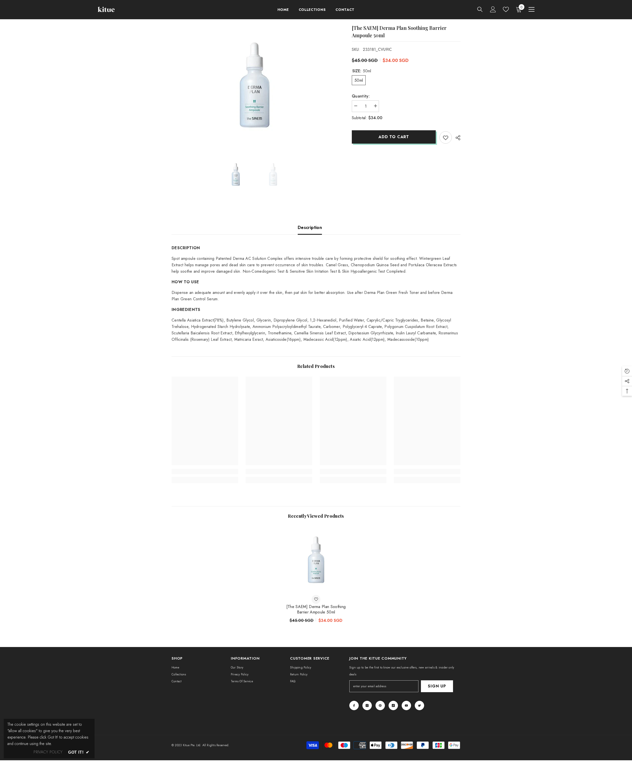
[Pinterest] (380, 705)
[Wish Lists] (506, 9)
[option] (254, 85)
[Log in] (493, 9)
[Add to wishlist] (445, 137)
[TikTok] (393, 705)
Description (310, 227)
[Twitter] (419, 705)
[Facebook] (354, 705)
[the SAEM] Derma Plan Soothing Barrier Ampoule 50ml (316, 609)
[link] (205, 471)
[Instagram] (367, 705)
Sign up (437, 686)
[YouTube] (406, 705)
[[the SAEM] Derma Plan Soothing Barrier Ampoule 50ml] (316, 559)
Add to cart (393, 137)
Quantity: (361, 96)
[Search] (480, 9)
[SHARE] (456, 138)
